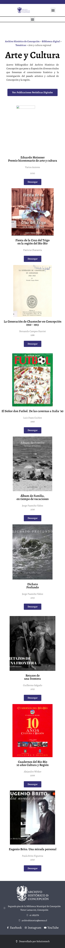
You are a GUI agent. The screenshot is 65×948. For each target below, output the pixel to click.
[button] (53, 10)
